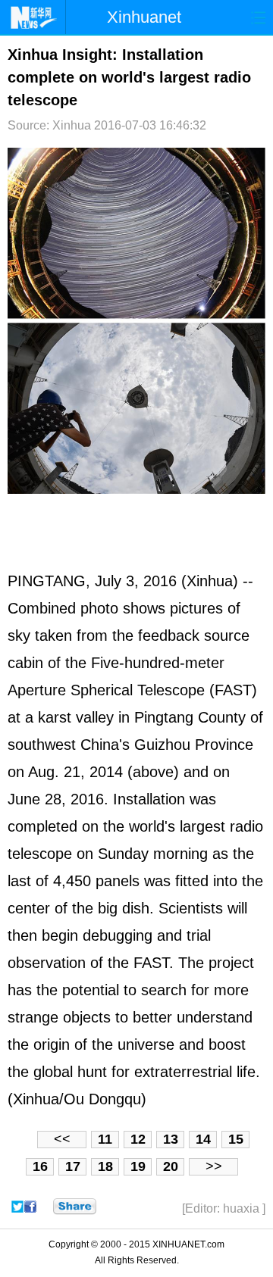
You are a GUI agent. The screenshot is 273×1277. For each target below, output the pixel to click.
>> (214, 1166)
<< (62, 1139)
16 (40, 1166)
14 (203, 1139)
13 (170, 1139)
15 (235, 1139)
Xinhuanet (144, 17)
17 (72, 1166)
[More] (74, 1206)
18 (105, 1166)
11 (105, 1139)
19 (138, 1166)
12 (138, 1139)
